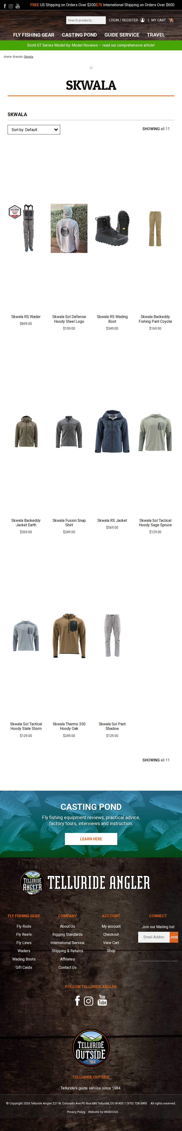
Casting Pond (79, 35)
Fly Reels (24, 934)
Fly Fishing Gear (33, 35)
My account (111, 926)
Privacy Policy (76, 1112)
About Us (67, 926)
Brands (18, 56)
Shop (111, 951)
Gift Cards (24, 967)
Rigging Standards (67, 934)
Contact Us (68, 967)
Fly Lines (24, 943)
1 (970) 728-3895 (135, 1103)
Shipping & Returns (67, 951)
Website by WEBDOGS (103, 1112)
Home (8, 56)
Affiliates (67, 959)
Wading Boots (24, 959)
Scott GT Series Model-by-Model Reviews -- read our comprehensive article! (91, 45)
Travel (156, 35)
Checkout (111, 934)
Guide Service (122, 35)
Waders (24, 951)
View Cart (111, 943)
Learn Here (91, 839)
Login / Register (123, 20)
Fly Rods (24, 926)
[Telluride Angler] (91, 883)
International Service (67, 943)
